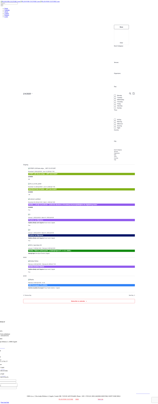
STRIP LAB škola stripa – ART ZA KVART (43, 174)
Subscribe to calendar (78, 301)
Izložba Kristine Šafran (36, 267)
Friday (119, 104)
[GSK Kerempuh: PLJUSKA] (81, 279)
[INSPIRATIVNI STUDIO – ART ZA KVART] (81, 184)
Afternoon (120, 124)
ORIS (77, 399)
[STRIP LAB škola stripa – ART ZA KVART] (81, 168)
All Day (119, 119)
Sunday (119, 108)
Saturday (119, 106)
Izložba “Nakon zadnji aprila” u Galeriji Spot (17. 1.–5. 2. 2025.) (50, 251)
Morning (119, 121)
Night (118, 128)
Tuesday (119, 97)
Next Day (131, 295)
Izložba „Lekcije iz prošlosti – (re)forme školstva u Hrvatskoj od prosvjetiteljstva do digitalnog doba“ (63, 204)
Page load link (5, 402)
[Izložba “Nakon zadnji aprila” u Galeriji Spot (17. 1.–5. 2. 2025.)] (81, 245)
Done (121, 27)
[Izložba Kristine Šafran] (81, 261)
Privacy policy (131, 393)
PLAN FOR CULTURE (66, 399)
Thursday (120, 102)
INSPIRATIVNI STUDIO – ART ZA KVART (43, 189)
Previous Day (28, 295)
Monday (119, 95)
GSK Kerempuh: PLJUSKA (38, 285)
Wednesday (120, 99)
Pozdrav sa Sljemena (36, 220)
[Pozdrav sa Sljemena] (81, 214)
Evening (119, 126)
